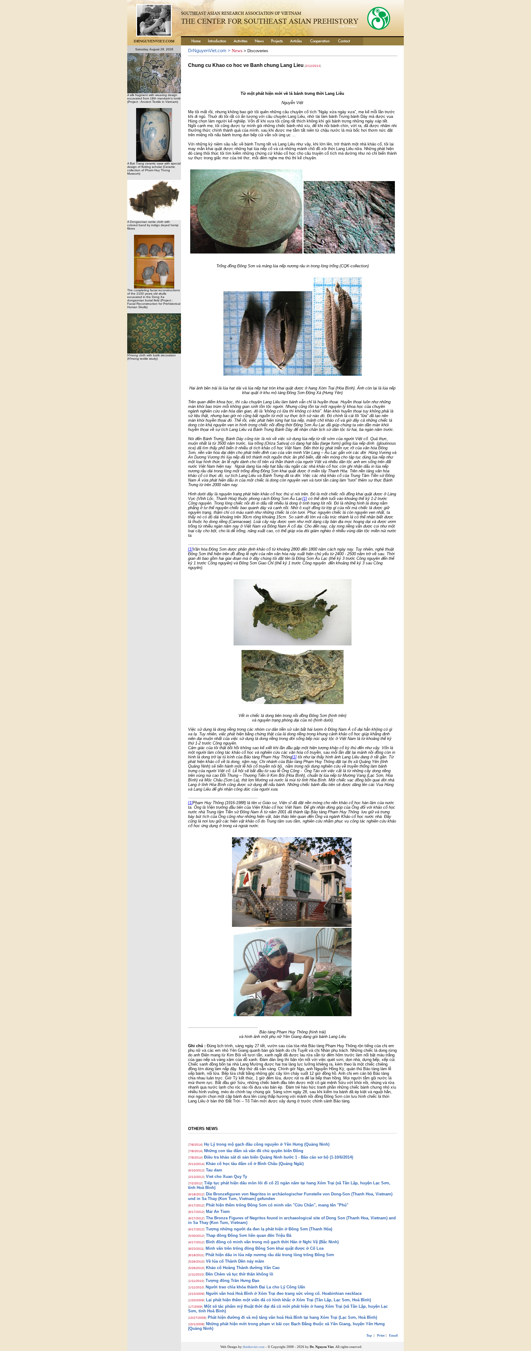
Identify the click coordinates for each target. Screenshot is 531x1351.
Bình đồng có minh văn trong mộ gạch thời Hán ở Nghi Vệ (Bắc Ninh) (272, 1242)
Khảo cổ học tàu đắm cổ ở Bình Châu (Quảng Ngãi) (255, 1163)
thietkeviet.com (254, 1347)
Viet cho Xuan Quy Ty (226, 1176)
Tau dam (214, 1170)
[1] (304, 498)
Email (393, 1335)
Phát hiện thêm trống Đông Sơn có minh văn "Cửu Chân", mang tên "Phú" (277, 1205)
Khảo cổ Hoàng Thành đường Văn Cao (243, 1267)
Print (381, 1335)
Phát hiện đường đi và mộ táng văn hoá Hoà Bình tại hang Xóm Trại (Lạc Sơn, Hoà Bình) (292, 1317)
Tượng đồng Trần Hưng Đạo (232, 1280)
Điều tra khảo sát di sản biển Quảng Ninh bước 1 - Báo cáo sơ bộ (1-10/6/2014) (278, 1157)
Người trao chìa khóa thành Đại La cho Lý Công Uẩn (255, 1287)
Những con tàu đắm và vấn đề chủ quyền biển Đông (253, 1150)
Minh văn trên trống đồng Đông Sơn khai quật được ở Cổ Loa (265, 1248)
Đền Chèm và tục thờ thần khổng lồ (239, 1274)
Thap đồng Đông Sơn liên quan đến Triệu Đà (248, 1235)
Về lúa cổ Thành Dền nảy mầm (235, 1261)
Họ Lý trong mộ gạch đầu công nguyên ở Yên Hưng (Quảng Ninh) (266, 1144)
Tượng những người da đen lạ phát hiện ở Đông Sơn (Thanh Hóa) (269, 1229)
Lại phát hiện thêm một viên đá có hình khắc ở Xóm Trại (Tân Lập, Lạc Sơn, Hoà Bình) (288, 1300)
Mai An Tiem (218, 1211)
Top (369, 1335)
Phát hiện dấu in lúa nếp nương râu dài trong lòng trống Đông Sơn (270, 1254)
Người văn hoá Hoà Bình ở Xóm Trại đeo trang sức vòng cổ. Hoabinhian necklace (284, 1293)
